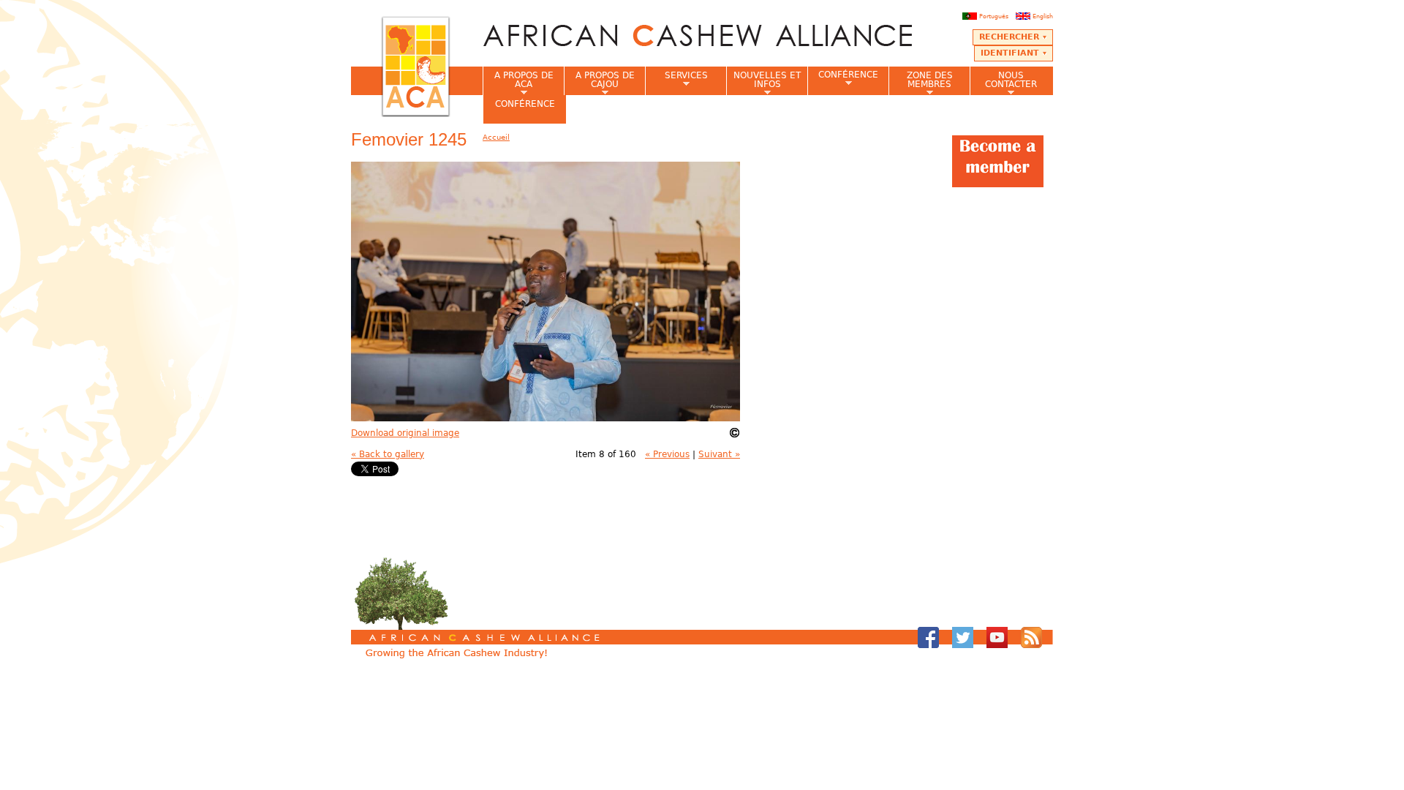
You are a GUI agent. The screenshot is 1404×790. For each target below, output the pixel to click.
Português (993, 16)
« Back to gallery (387, 454)
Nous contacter (1003, 82)
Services (676, 79)
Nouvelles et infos (763, 82)
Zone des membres (920, 82)
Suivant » (719, 454)
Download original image (405, 433)
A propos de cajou (599, 82)
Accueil (496, 137)
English (1043, 16)
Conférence (842, 78)
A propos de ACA (518, 82)
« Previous (667, 454)
